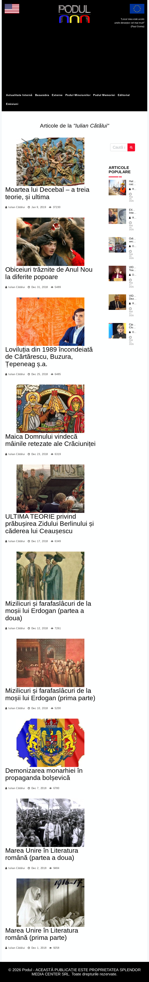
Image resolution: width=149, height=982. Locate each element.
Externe (57, 95)
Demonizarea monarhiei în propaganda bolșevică (44, 774)
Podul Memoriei (104, 95)
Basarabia (42, 95)
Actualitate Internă (19, 95)
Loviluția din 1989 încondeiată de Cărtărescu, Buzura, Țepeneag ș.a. (49, 357)
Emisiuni (12, 103)
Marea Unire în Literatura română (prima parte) (41, 934)
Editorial (124, 95)
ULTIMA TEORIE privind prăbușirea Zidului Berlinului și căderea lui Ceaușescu (49, 524)
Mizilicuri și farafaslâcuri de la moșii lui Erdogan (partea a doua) (48, 611)
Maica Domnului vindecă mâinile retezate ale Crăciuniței (50, 440)
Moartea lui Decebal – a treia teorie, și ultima (47, 193)
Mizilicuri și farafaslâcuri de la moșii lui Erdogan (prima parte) (50, 694)
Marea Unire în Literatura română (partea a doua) (41, 854)
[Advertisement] (74, 61)
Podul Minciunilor (78, 95)
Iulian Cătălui (16, 207)
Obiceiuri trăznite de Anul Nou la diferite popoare (49, 273)
